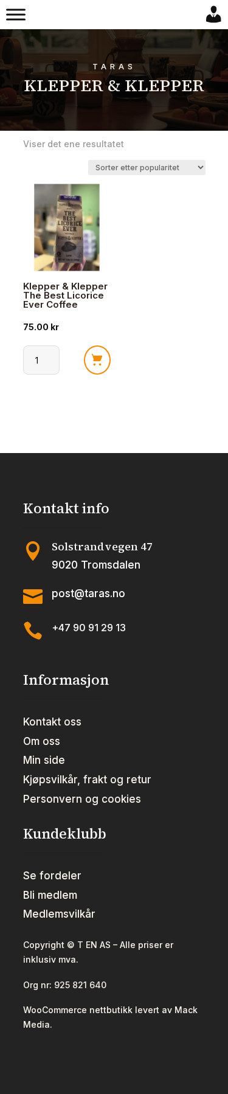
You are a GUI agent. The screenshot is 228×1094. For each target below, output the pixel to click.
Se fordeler (52, 876)
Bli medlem (50, 895)
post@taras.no (88, 593)
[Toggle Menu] (16, 14)
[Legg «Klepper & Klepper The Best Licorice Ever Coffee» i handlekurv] (97, 360)
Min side (44, 760)
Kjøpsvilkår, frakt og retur (87, 780)
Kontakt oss (52, 722)
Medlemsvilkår (59, 914)
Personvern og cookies (82, 799)
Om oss (41, 741)
